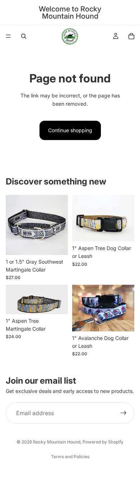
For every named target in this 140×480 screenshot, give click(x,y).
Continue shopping (70, 130)
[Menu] (8, 36)
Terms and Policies (70, 456)
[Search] (24, 36)
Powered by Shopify (103, 442)
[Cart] (131, 36)
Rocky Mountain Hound (56, 442)
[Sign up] (123, 413)
